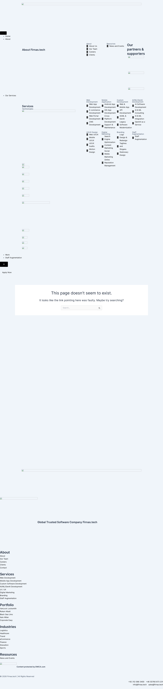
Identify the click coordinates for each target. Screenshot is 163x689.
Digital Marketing (106, 133)
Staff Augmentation (138, 133)
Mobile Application (106, 101)
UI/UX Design (92, 132)
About (7, 39)
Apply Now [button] (7, 272)
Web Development (92, 101)
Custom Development (122, 101)
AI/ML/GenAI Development (137, 101)
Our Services (10, 95)
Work (7, 255)
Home (7, 36)
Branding (120, 132)
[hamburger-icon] (3, 33)
